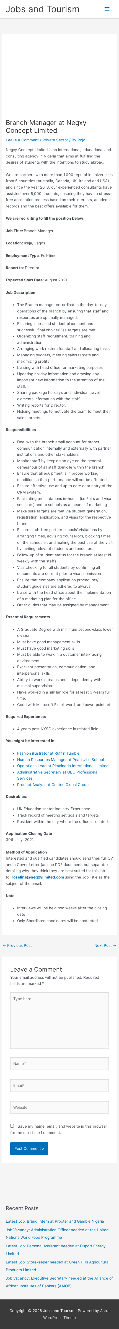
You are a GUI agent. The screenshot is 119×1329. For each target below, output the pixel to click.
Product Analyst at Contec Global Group (53, 784)
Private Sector (55, 140)
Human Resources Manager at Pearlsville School (60, 759)
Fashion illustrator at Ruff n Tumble (48, 753)
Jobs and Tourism (43, 9)
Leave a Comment (22, 140)
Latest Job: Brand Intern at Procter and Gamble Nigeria (55, 1221)
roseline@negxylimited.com (38, 877)
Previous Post (17, 945)
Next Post (105, 945)
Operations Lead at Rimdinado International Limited (62, 766)
